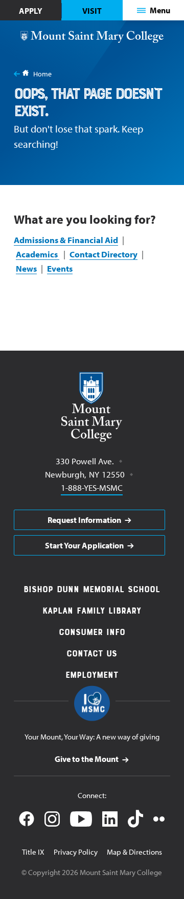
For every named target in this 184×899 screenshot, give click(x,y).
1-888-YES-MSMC (92, 487)
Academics (37, 254)
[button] (153, 10)
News (26, 268)
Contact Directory (103, 254)
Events (60, 268)
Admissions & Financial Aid (66, 239)
